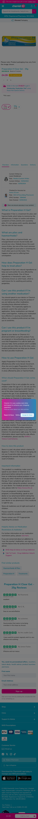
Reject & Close (9, 415)
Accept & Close (27, 415)
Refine (18, 415)
